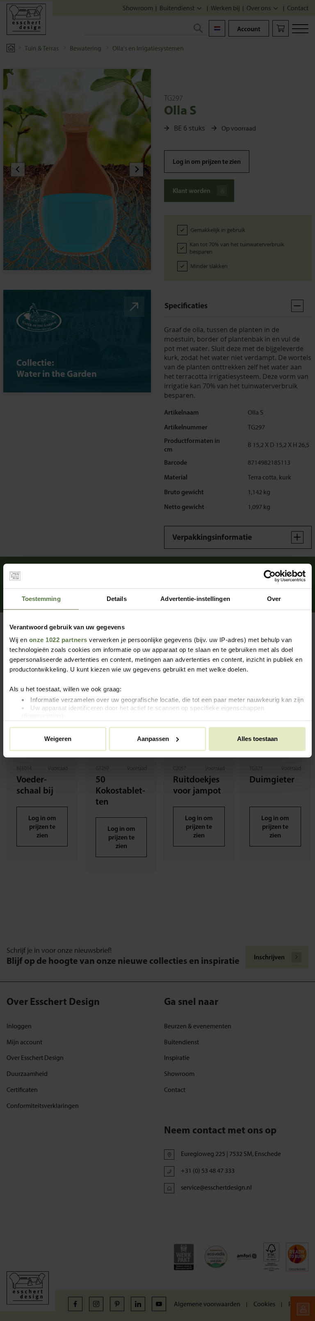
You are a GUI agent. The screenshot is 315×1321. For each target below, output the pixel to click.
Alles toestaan (257, 738)
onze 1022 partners (58, 639)
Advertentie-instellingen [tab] (195, 598)
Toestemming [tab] (41, 598)
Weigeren (57, 738)
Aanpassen (153, 738)
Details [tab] (117, 598)
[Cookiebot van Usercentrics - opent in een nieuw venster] (270, 576)
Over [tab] (274, 598)
